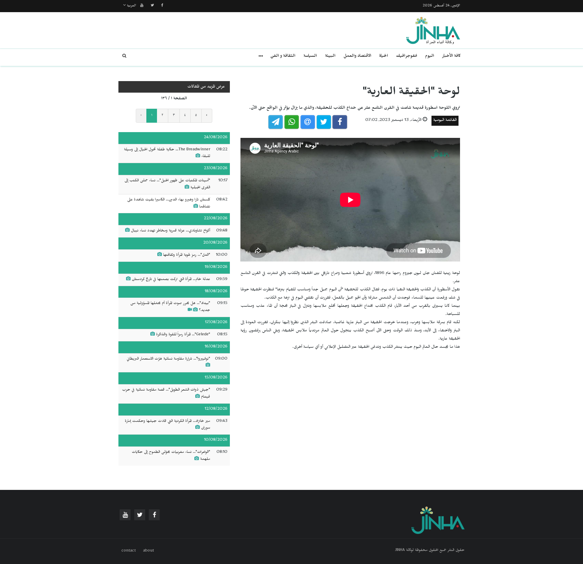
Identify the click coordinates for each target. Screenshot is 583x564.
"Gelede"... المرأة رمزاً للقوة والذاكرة (183, 335)
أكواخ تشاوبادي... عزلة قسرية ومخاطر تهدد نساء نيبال (170, 231)
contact (128, 551)
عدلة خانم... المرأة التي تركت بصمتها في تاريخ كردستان (171, 279)
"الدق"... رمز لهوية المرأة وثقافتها (186, 255)
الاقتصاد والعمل (357, 56)
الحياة (383, 56)
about (148, 551)
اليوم (429, 56)
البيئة (330, 56)
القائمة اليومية (445, 120)
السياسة (310, 56)
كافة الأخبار (451, 56)
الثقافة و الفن (282, 56)
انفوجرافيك (406, 56)
